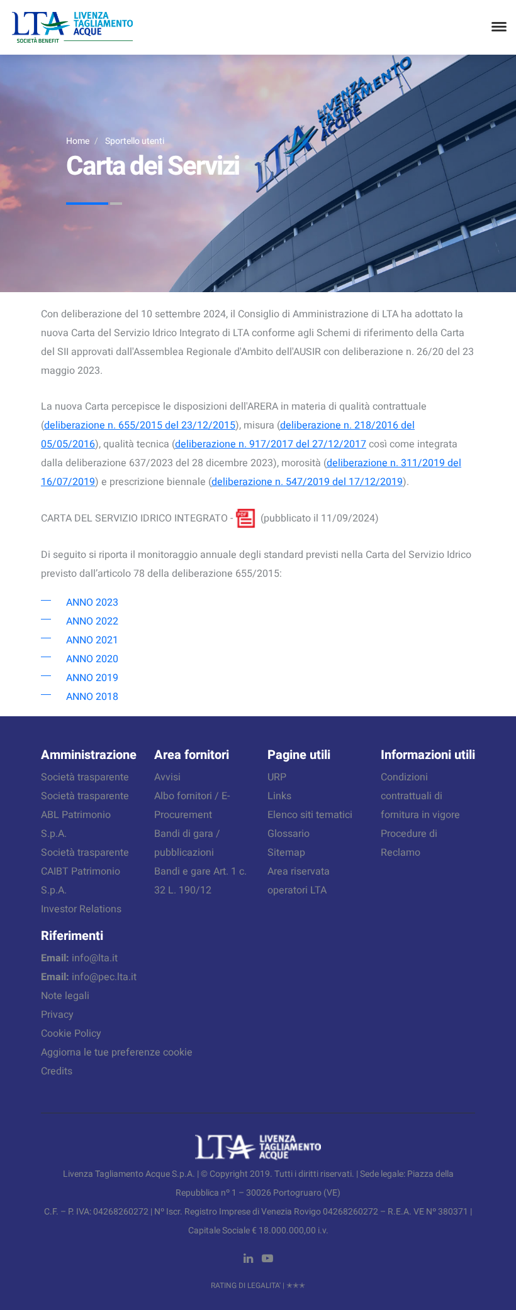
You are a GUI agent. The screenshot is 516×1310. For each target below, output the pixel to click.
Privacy (57, 1014)
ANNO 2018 (92, 696)
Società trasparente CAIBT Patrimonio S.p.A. (85, 871)
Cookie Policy (71, 1033)
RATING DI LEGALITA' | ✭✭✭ (258, 1285)
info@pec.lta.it (104, 977)
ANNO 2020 (92, 659)
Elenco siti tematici (309, 814)
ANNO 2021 (92, 640)
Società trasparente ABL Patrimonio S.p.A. (85, 815)
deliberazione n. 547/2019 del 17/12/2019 (307, 481)
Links (279, 796)
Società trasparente (85, 777)
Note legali (65, 995)
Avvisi (167, 777)
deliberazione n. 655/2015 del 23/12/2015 (139, 425)
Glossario (288, 833)
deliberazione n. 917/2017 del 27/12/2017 (270, 444)
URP (276, 777)
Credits (56, 1071)
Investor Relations (81, 909)
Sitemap (286, 852)
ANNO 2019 (92, 677)
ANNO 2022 (92, 621)
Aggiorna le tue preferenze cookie (117, 1052)
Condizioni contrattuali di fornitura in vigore (420, 796)
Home (77, 141)
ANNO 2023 (92, 602)
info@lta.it (95, 958)
